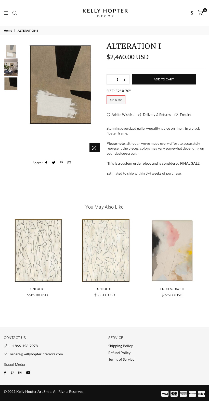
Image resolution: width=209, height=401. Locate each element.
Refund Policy (119, 352)
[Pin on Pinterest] (61, 163)
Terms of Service (121, 359)
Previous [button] (23, 98)
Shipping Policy (120, 346)
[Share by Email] (69, 163)
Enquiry (185, 115)
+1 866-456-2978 (24, 346)
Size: (119, 91)
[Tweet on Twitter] (54, 163)
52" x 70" (116, 100)
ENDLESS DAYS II (172, 289)
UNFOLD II (104, 289)
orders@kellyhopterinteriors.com (36, 354)
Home (8, 30)
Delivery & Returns (156, 115)
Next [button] (98, 98)
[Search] (14, 13)
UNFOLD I (37, 289)
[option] (60, 84)
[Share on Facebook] (46, 163)
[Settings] (192, 13)
